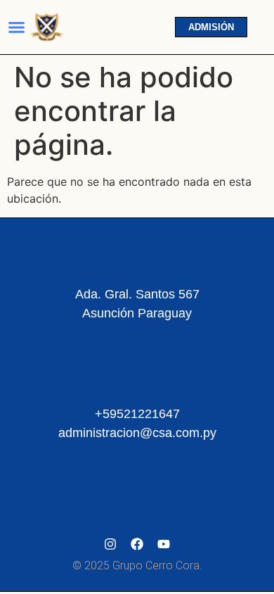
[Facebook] (137, 544)
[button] (17, 27)
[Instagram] (110, 544)
